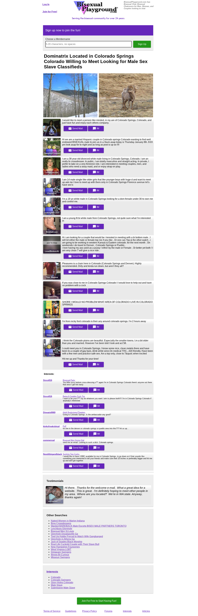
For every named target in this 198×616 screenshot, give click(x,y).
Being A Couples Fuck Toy (74, 396)
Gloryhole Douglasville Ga (64, 534)
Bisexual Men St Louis (62, 531)
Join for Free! (49, 11)
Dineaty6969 (49, 412)
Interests (52, 571)
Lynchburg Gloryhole (61, 528)
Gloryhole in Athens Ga (63, 539)
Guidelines (70, 611)
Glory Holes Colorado (62, 582)
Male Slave (56, 585)
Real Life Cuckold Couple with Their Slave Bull (75, 544)
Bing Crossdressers (61, 523)
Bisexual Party (69, 380)
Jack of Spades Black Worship (66, 541)
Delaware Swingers (61, 552)
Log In (45, 4)
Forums (108, 611)
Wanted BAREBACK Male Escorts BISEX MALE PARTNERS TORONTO (88, 526)
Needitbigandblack (52, 454)
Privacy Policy (89, 611)
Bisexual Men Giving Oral (73, 440)
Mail (75, 128)
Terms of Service (51, 611)
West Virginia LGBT (61, 549)
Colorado (55, 577)
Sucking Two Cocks (71, 454)
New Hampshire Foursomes (65, 547)
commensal (49, 440)
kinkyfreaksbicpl (51, 426)
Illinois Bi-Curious (60, 554)
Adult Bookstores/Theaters (74, 412)
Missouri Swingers (60, 557)
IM (96, 128)
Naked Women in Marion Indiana (68, 521)
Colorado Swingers (61, 580)
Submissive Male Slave (63, 587)
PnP (64, 426)
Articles (146, 611)
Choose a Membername (57, 39)
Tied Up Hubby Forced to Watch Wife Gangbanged (77, 536)
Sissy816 (47, 380)
